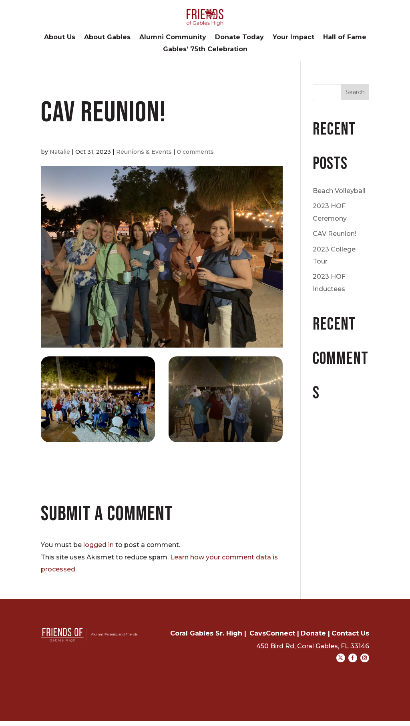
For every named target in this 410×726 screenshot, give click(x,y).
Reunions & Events (144, 151)
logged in (98, 545)
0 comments (195, 151)
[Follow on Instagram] (364, 658)
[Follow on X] (340, 658)
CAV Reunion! (334, 233)
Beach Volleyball (339, 191)
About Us (59, 37)
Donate (313, 633)
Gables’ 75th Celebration (205, 49)
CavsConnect (272, 633)
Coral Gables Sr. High (206, 633)
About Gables (107, 37)
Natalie (60, 151)
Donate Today (239, 37)
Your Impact (293, 37)
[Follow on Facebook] (352, 658)
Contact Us (350, 633)
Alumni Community (172, 37)
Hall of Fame (344, 37)
